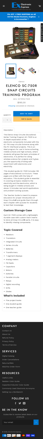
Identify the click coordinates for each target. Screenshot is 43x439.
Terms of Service (9, 345)
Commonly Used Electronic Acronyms (18, 388)
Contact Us (7, 331)
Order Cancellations (10, 359)
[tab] (8, 130)
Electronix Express (14, 432)
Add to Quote (26, 119)
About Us (6, 334)
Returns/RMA (8, 363)
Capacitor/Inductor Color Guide (15, 385)
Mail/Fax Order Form (11, 367)
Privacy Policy (8, 341)
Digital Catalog (8, 356)
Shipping (11, 106)
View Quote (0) (42, 32)
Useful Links (7, 378)
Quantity (7, 115)
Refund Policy (8, 338)
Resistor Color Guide (11, 381)
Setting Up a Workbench (12, 392)
